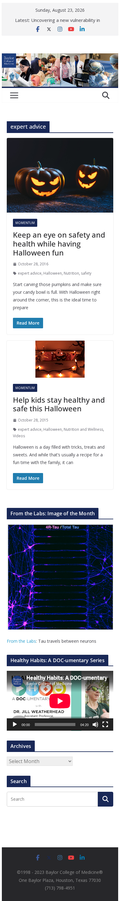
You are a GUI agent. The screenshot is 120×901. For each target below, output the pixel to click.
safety (86, 273)
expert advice (30, 273)
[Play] (15, 724)
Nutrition (71, 273)
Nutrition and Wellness (83, 429)
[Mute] (95, 724)
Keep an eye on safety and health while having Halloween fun (59, 244)
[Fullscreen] (105, 724)
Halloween (52, 273)
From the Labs (21, 641)
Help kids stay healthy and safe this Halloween (59, 404)
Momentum (25, 223)
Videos (19, 435)
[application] (60, 701)
